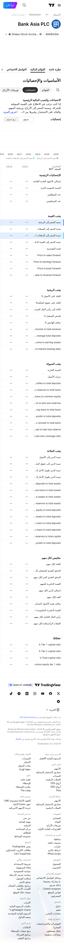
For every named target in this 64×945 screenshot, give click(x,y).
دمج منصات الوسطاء (21, 930)
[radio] (26, 119)
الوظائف (27, 832)
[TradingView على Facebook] (50, 693)
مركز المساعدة (23, 829)
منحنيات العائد (54, 842)
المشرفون (56, 896)
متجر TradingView (21, 846)
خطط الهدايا (25, 769)
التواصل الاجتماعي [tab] (16, 69)
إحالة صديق (55, 885)
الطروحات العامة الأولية (49, 829)
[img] (9, 34)
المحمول (57, 864)
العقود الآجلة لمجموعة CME (17, 800)
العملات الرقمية (53, 779)
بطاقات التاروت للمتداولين (18, 850)
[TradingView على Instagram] (34, 693)
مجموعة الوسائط (22, 836)
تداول (58, 906)
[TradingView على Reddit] (58, 701)
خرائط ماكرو (54, 850)
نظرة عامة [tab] (55, 69)
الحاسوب (56, 867)
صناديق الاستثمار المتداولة (48, 772)
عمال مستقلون (53, 930)
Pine (58, 790)
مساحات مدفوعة (52, 934)
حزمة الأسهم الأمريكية (20, 807)
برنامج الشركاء (23, 934)
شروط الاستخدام (22, 864)
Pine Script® (54, 853)
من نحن (27, 818)
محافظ (57, 839)
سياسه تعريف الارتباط (20, 874)
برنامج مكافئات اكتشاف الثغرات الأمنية (19, 887)
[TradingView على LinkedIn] (27, 693)
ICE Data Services (28, 717)
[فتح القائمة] (59, 5)
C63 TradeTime (22, 853)
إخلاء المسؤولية (23, 867)
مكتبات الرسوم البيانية (20, 906)
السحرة (57, 927)
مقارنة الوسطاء (23, 786)
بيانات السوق (24, 765)
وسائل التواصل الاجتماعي (48, 877)
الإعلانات (27, 927)
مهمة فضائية (25, 821)
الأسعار (27, 762)
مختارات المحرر (53, 913)
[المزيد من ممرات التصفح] (46, 14)
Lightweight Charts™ (20, 909)
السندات (57, 775)
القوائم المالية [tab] (37, 69)
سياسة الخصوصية (22, 871)
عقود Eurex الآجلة (22, 804)
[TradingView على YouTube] (42, 693)
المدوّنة (27, 825)
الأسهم (57, 768)
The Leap (26, 790)
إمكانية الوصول (23, 878)
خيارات (57, 846)
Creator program (52, 888)
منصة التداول (24, 917)
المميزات (26, 758)
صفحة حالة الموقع (22, 892)
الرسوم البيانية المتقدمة (19, 913)
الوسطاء (27, 783)
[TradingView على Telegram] (19, 693)
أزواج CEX (56, 783)
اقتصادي (57, 818)
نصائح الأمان (25, 882)
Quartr (18, 739)
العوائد (58, 821)
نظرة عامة (26, 779)
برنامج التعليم (24, 938)
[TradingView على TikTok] (11, 693)
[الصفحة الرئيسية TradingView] (52, 5)
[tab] (45, 90)
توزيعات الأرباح (54, 825)
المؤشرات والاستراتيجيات (48, 923)
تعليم (58, 909)
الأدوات (27, 902)
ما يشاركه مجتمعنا (52, 881)
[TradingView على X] (58, 693)
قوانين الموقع (54, 892)
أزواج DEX (56, 786)
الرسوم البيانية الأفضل (50, 758)
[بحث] (24, 5)
